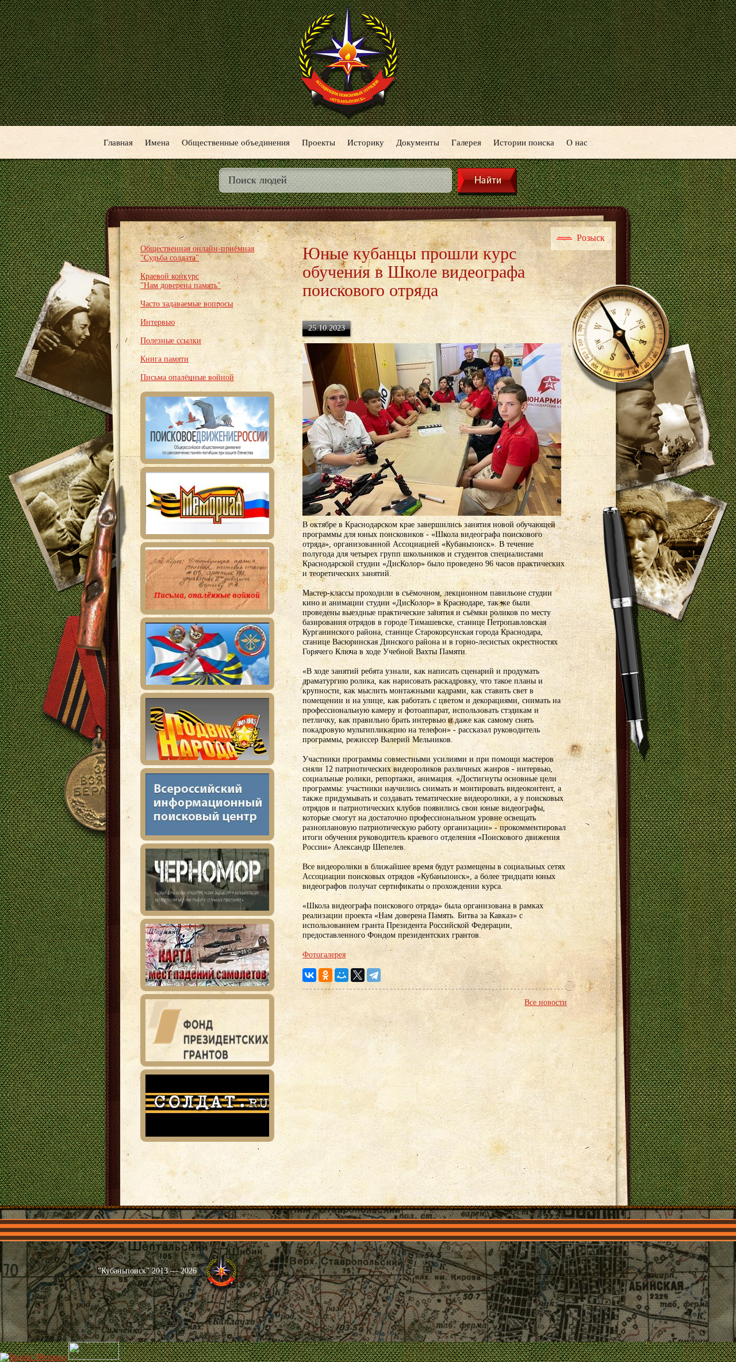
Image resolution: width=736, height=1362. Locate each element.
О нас (577, 142)
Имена (157, 142)
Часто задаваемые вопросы (186, 304)
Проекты (318, 142)
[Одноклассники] (325, 975)
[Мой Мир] (341, 975)
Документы (417, 142)
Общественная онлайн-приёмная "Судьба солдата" (197, 253)
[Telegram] (374, 975)
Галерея (466, 142)
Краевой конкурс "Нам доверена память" (180, 281)
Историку (365, 142)
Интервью (157, 322)
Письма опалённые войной (187, 377)
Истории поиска (523, 142)
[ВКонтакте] (309, 975)
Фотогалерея (324, 954)
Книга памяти (164, 359)
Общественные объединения (236, 142)
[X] (358, 975)
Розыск (591, 238)
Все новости (545, 1002)
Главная (118, 142)
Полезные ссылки (170, 340)
